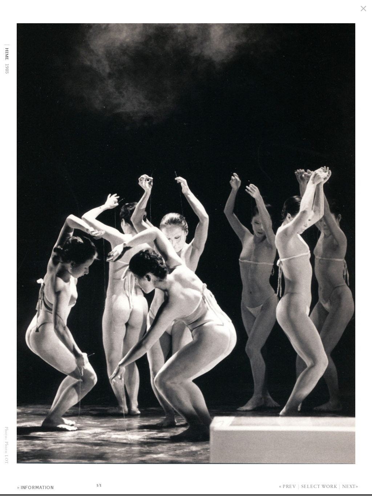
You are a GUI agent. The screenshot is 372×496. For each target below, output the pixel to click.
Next (349, 486)
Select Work (319, 486)
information (37, 487)
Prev (289, 486)
